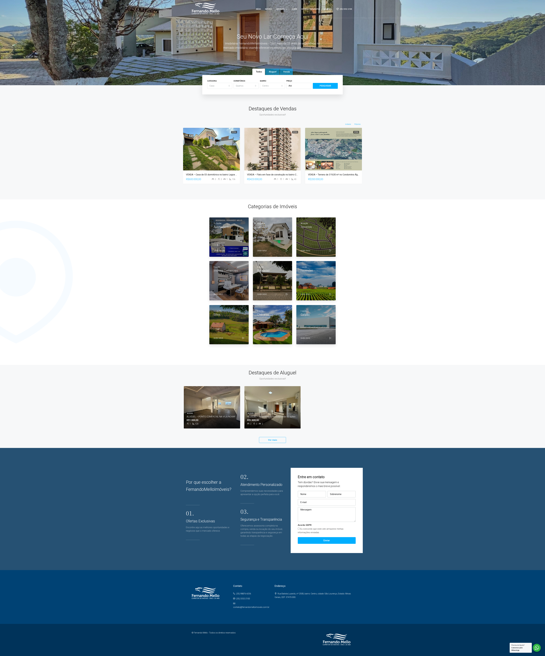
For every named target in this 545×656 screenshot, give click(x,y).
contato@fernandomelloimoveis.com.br (251, 607)
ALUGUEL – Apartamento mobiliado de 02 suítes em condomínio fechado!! (284, 416)
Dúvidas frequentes (310, 9)
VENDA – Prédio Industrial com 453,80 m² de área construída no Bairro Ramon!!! (225, 174)
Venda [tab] (286, 71)
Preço (289, 81)
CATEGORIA (212, 81)
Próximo (357, 124)
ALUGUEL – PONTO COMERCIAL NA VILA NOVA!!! (211, 416)
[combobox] (219, 86)
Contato (328, 9)
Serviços (280, 9)
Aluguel (190, 413)
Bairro (263, 81)
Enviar (326, 540)
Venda (234, 132)
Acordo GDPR (305, 525)
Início (258, 9)
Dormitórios (239, 81)
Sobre (294, 9)
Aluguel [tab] (272, 71)
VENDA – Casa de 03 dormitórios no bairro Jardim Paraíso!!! (277, 174)
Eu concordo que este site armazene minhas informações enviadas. (320, 531)
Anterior (348, 124)
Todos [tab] (259, 71)
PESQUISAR (325, 86)
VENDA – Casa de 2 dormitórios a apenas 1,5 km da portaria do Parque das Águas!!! (349, 174)
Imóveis (268, 9)
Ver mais (272, 440)
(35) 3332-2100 (345, 9)
